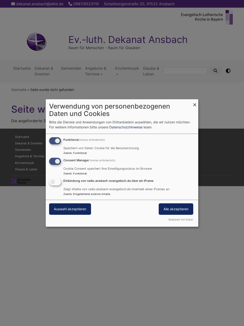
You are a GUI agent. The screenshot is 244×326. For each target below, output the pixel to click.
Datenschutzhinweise (125, 127)
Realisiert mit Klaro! (180, 219)
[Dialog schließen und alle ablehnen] (194, 102)
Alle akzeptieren (175, 209)
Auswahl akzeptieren (70, 209)
